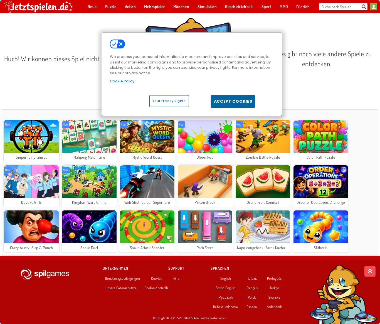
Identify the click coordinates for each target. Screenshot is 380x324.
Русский (225, 297)
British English (225, 288)
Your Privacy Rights (169, 101)
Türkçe (274, 288)
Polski (252, 297)
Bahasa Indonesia (225, 307)
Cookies (156, 278)
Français (252, 288)
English (225, 278)
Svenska (274, 297)
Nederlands (274, 307)
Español (252, 307)
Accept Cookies (233, 101)
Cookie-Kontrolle (157, 288)
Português (274, 278)
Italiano (252, 278)
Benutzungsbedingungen (122, 278)
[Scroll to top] (370, 271)
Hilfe (176, 278)
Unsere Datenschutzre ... (122, 288)
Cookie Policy (122, 81)
